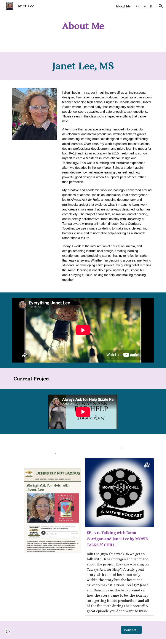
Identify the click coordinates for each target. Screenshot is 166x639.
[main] (82, 25)
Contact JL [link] (144, 6)
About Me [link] (123, 6)
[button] (161, 6)
